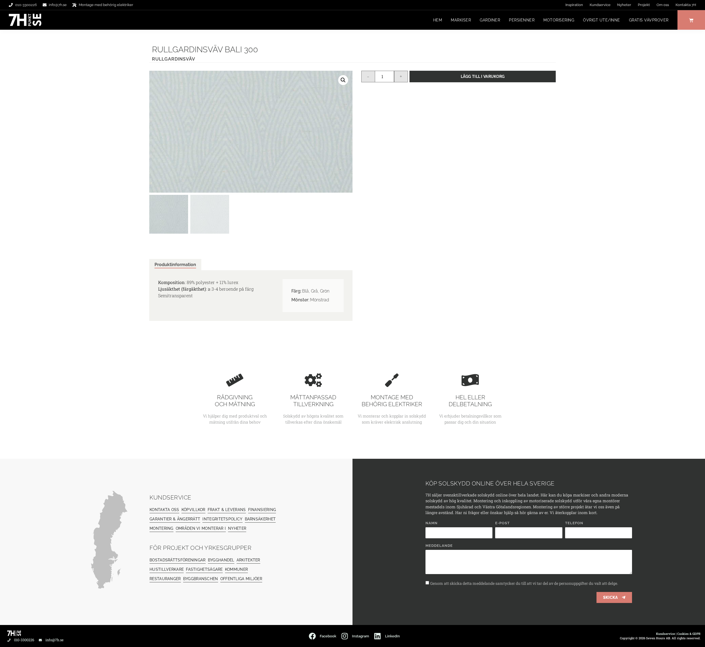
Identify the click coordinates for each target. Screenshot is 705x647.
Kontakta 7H (686, 5)
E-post (502, 523)
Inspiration (574, 5)
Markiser (461, 20)
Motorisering (558, 20)
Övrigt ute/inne (601, 20)
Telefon (574, 523)
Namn (431, 523)
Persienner (522, 20)
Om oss (663, 5)
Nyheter (624, 5)
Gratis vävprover (649, 20)
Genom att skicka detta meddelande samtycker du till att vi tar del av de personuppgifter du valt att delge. (524, 583)
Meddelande (439, 546)
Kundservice (600, 5)
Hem (437, 20)
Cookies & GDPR (689, 634)
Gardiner (490, 20)
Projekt (644, 5)
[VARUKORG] (691, 20)
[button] (343, 80)
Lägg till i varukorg (483, 76)
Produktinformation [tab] (175, 264)
